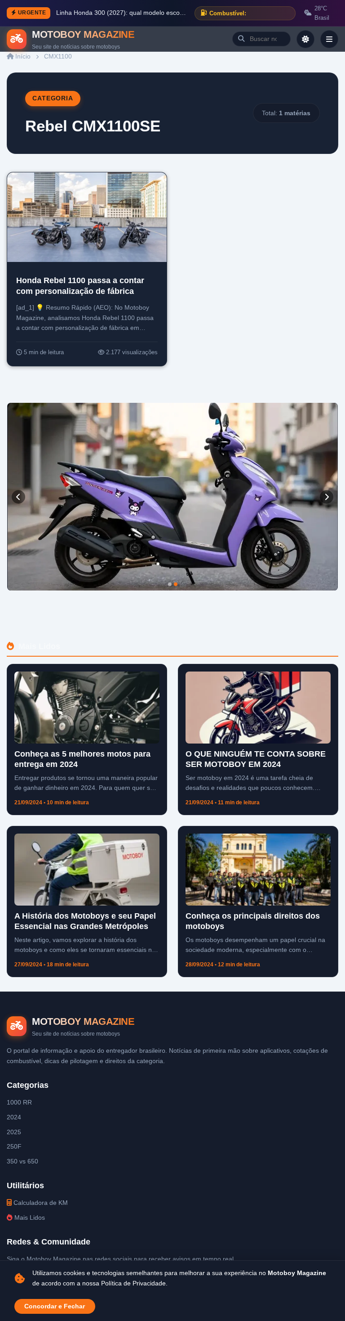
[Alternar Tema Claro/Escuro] (305, 39)
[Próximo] (326, 497)
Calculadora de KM (40, 1202)
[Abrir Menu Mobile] (329, 39)
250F (14, 1146)
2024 (14, 1117)
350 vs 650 (22, 1161)
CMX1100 (58, 56)
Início (22, 56)
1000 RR (19, 1102)
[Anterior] (18, 497)
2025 (14, 1132)
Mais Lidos (29, 1217)
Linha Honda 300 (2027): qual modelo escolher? (121, 12)
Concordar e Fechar (54, 1306)
